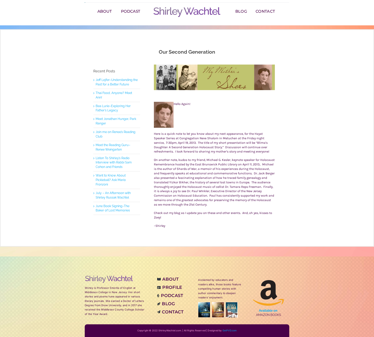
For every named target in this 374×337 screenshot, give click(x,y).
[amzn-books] (268, 276)
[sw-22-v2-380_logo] (187, 8)
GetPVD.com (229, 330)
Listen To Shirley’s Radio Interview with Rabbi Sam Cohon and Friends (114, 162)
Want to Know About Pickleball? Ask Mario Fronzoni (111, 180)
